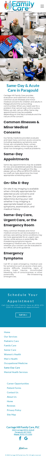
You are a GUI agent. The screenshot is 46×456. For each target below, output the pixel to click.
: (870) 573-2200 (25, 434)
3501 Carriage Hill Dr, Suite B (23, 430)
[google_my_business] (26, 438)
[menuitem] (23, 332)
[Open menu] (42, 6)
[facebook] (20, 438)
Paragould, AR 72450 (23, 432)
